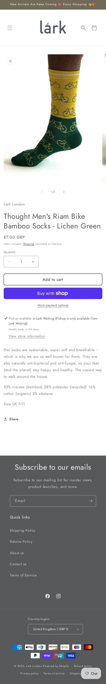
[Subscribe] (90, 501)
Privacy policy (29, 673)
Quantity (10, 252)
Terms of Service (23, 575)
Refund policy (83, 666)
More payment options (53, 305)
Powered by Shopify (56, 666)
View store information (27, 336)
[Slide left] (42, 191)
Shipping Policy (22, 530)
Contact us (18, 564)
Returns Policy (21, 541)
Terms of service (54, 673)
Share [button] (13, 419)
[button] (9, 27)
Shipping (28, 244)
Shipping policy (80, 673)
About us (17, 552)
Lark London (34, 666)
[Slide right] (63, 191)
